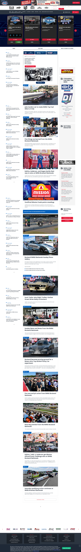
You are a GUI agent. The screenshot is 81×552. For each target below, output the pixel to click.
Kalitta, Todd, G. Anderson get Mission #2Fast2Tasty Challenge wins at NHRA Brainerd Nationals (38, 456)
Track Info (36, 11)
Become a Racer (55, 6)
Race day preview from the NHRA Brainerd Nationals (40, 425)
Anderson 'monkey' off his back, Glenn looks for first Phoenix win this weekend (12, 253)
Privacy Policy (56, 549)
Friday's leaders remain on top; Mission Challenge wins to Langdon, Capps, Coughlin (13, 147)
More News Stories (40, 499)
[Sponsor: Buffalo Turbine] (29, 529)
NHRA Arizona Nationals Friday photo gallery (12, 223)
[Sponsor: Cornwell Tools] (36, 529)
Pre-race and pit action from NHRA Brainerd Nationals (40, 394)
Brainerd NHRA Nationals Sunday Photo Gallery (39, 258)
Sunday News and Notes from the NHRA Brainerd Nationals (39, 329)
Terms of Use (36, 551)
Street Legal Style (49, 539)
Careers (66, 537)
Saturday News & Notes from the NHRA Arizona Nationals (12, 170)
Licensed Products (14, 542)
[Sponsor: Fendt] (51, 529)
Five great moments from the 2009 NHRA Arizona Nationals (13, 305)
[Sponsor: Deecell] (44, 529)
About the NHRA (14, 536)
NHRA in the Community (66, 540)
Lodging (18, 42)
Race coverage (9, 82)
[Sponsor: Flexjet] (58, 529)
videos (61, 8)
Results (20, 11)
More (21, 12)
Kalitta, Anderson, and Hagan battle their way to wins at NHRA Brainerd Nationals (39, 172)
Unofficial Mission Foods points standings (39, 202)
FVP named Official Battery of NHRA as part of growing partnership (13, 291)
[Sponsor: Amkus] (15, 529)
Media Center (31, 537)
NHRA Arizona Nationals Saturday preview (13, 209)
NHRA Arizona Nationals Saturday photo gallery (13, 163)
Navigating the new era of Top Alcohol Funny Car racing (12, 298)
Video (13, 11)
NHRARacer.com (32, 542)
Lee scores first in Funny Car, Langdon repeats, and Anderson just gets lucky (12, 85)
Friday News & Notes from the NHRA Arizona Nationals (12, 231)
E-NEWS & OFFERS (55, 8)
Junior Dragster (49, 536)
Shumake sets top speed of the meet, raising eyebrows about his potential (13, 109)
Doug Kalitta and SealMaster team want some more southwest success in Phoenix (13, 320)
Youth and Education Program (49, 537)
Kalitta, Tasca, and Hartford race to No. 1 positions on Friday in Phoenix (13, 216)
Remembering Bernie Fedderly (12, 269)
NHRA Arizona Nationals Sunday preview (12, 139)
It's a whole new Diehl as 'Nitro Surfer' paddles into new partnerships (12, 177)
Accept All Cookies (66, 548)
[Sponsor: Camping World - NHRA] (8, 529)
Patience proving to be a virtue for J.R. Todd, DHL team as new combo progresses (13, 64)
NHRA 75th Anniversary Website (30, 66)
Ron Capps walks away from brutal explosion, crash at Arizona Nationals (13, 117)
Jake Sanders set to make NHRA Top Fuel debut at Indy (39, 108)
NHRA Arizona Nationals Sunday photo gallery (12, 125)
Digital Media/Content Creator (14, 12)
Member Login (67, 12)
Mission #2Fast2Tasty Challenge (47, 11)
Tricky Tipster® (9, 68)
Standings (24, 11)
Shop (40, 11)
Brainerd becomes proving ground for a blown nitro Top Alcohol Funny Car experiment (39, 361)
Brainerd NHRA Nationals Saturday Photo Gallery (35, 270)
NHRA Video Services (32, 540)
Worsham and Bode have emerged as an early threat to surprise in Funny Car (13, 201)
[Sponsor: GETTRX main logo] (72, 529)
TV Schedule (29, 11)
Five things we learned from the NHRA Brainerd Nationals (38, 140)
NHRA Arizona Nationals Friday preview (12, 246)
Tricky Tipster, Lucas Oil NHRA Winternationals (12, 72)
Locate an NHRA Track (14, 539)
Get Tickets (15, 39)
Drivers (32, 11)
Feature (8, 60)
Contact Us (66, 539)
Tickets (76, 12)
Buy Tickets (76, 2)
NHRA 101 (14, 537)
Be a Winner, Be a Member (49, 540)
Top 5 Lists (9, 302)
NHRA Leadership (67, 536)
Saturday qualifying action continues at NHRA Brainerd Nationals (39, 489)
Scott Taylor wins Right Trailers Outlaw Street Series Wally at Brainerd (39, 298)
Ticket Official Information (14, 540)
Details (12, 42)
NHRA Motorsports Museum (32, 536)
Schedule (16, 11)
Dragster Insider (64, 172)
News (10, 11)
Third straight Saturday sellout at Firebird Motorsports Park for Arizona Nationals (13, 155)
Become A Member (62, 6)
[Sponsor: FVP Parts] (65, 529)
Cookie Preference (31, 539)
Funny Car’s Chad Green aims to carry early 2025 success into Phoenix (12, 238)
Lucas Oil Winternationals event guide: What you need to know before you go (12, 55)
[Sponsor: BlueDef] (22, 529)
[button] (5, 30)
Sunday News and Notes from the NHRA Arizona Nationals (13, 132)
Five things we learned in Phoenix (12, 78)
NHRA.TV (69, 6)
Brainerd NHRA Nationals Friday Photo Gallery (35, 268)
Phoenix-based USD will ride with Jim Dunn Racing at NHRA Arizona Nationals (12, 261)
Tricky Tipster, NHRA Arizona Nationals (12, 313)
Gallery (8, 122)
